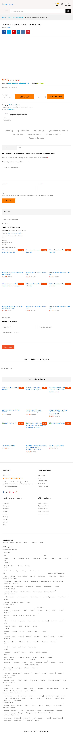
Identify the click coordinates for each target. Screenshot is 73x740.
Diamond (59, 710)
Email (40, 184)
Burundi (5, 542)
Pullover (36, 636)
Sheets (14, 642)
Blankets (6, 610)
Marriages (18, 668)
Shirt (24, 610)
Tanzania (33, 542)
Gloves (24, 662)
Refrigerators (45, 581)
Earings (20, 713)
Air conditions (57, 581)
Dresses (6, 615)
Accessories (16, 690)
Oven (39, 478)
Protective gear (9, 659)
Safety (48, 705)
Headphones (29, 586)
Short (47, 610)
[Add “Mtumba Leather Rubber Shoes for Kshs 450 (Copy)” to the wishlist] (17, 303)
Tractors (17, 718)
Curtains (53, 642)
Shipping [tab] (9, 131)
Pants (21, 615)
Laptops (17, 581)
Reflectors (7, 662)
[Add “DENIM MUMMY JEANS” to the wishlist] (64, 442)
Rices (27, 558)
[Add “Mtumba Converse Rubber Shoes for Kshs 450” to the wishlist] (17, 269)
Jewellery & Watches (9, 707)
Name (4, 184)
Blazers (45, 636)
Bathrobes (21, 647)
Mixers (22, 602)
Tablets (25, 581)
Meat (5, 560)
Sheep (13, 566)
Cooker (6, 599)
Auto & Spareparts (9, 682)
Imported (6, 503)
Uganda (41, 542)
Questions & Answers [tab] (58, 131)
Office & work (58, 705)
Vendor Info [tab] (18, 134)
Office (5, 525)
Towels (6, 647)
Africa (9, 27)
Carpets (36, 642)
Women (6, 628)
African (26, 668)
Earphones (18, 586)
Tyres (25, 688)
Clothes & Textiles (8, 604)
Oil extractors (57, 718)
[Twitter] (6, 492)
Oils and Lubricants (53, 688)
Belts (42, 657)
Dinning (5, 511)
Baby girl (6, 612)
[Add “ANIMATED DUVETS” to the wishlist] (17, 442)
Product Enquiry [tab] (36, 138)
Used (11, 688)
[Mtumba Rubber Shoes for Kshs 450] (4, 32)
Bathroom (7, 644)
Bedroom (6, 508)
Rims (31, 688)
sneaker (21, 107)
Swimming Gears (41, 652)
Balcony (5, 516)
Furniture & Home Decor (10, 670)
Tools (37, 720)
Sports (6, 649)
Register (68, 5)
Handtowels (32, 647)
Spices (20, 558)
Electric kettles (43, 480)
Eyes (64, 680)
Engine (26, 690)
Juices (66, 558)
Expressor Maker (43, 506)
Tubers (53, 558)
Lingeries (21, 621)
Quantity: (4, 94)
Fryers (6, 602)
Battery (38, 586)
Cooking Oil (36, 558)
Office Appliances (9, 594)
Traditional (33, 659)
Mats (12, 576)
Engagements (30, 713)
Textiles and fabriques (31, 664)
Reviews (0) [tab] (38, 131)
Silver (39, 710)
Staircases (7, 700)
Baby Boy (40, 607)
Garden (5, 519)
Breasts (40, 571)
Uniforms (7, 654)
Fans (28, 602)
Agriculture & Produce (10, 549)
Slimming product (54, 680)
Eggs (17, 571)
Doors (24, 698)
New (5, 688)
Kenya (13, 109)
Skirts (14, 615)
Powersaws (26, 718)
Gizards (31, 571)
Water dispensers (43, 511)
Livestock (7, 562)
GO (68, 11)
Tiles (5, 698)
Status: (34, 83)
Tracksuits (7, 652)
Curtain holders (59, 698)
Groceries (7, 552)
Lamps (63, 696)
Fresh (44, 555)
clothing (15, 107)
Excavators (7, 720)
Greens (45, 558)
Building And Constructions (56, 573)
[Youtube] (13, 492)
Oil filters (7, 690)
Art (4, 573)
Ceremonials (8, 668)
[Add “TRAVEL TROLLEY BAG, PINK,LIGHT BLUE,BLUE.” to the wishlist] (40, 407)
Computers (7, 581)
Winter (61, 662)
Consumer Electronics (10, 578)
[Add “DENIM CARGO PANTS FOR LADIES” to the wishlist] (17, 407)
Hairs (19, 680)
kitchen (5, 522)
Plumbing (40, 696)
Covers (57, 586)
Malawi (18, 542)
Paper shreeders (43, 514)
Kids (45, 662)
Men (5, 633)
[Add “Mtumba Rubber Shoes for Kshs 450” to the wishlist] (39, 97)
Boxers (35, 626)
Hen (11, 571)
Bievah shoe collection (18, 83)
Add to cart (24, 97)
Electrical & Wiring (52, 696)
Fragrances (33, 680)
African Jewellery (9, 713)
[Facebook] (3, 492)
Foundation (7, 696)
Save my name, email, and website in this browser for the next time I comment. (28, 195)
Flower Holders (22, 576)
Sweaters (45, 621)
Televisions (34, 581)
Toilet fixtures (14, 698)
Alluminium (52, 576)
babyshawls (16, 610)
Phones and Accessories (11, 583)
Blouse (35, 615)
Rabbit (27, 566)
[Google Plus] (10, 492)
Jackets (53, 621)
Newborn (7, 607)
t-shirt (31, 107)
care (10, 107)
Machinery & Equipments (11, 715)
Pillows (21, 642)
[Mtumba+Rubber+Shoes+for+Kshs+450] (9, 32)
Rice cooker (41, 483)
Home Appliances (9, 588)
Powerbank (47, 586)
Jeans (28, 615)
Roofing (23, 696)
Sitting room (7, 506)
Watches (13, 710)
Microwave (41, 475)
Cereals (6, 558)
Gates (31, 698)
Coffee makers (42, 503)
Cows (20, 566)
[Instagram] (16, 492)
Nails (25, 680)
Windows (39, 698)
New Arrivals (8, 586)
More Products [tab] (34, 134)
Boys (5, 623)
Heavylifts (29, 720)
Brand (6, 680)
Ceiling (62, 576)
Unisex (33, 705)
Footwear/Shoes (14, 105)
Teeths (43, 680)
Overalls (16, 662)
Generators (7, 718)
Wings (24, 571)
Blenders (14, 602)
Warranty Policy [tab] (53, 134)
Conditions (7, 685)
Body (12, 680)
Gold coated (30, 710)
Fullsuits (60, 636)
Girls (5, 618)
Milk (59, 558)
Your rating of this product (10, 162)
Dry (5, 555)
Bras (28, 621)
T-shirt (32, 610)
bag (7, 107)
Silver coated (48, 710)
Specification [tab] (23, 131)
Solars (48, 718)
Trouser (39, 610)
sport (26, 107)
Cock (5, 571)
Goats (6, 566)
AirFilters (65, 688)
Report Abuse (7, 120)
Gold (21, 710)
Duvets (6, 642)
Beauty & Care (7, 677)
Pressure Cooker (43, 486)
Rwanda (25, 542)
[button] (46, 97)
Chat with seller (56, 97)
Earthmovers (18, 720)
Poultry (6, 568)
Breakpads (40, 688)
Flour (13, 558)
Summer (52, 662)
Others (33, 690)
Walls (5, 576)
